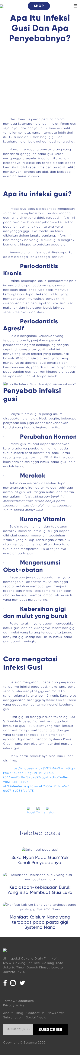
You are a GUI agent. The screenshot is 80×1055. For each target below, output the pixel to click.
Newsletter (56, 1013)
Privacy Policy (14, 1005)
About (8, 1013)
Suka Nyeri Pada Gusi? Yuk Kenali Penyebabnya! (40, 860)
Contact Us (35, 1013)
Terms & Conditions (18, 1000)
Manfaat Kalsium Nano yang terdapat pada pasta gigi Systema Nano (40, 922)
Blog (19, 1013)
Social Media (36, 1017)
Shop (39, 6)
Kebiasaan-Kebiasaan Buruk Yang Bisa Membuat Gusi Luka (40, 890)
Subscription (13, 1017)
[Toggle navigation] (75, 6)
